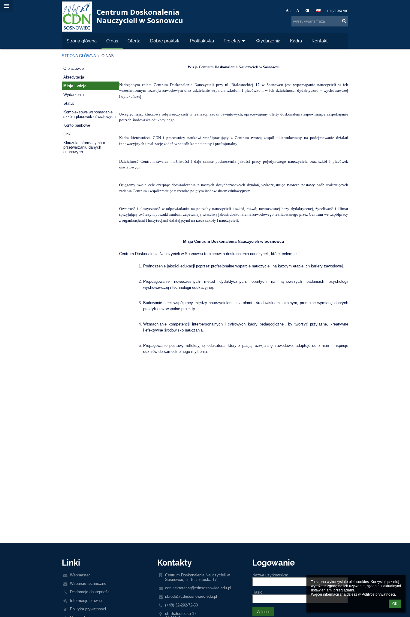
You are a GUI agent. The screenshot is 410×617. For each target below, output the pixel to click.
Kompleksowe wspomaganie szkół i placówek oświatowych (89, 114)
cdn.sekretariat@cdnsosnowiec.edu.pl (198, 588)
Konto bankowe (76, 125)
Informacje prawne (86, 600)
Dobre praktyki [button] (165, 40)
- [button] (300, 10)
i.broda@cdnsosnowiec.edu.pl (191, 596)
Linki (67, 134)
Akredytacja (73, 77)
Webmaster (80, 575)
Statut (68, 103)
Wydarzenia (73, 94)
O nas (107, 56)
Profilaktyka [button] (202, 40)
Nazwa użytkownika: (270, 575)
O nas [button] (112, 40)
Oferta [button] (134, 40)
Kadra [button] (296, 40)
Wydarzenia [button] (268, 40)
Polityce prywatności (378, 594)
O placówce (73, 68)
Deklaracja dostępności (90, 592)
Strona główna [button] (82, 40)
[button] (307, 10)
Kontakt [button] (320, 40)
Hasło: (258, 592)
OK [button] (394, 604)
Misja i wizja (74, 86)
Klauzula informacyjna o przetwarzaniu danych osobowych (84, 147)
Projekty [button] (232, 40)
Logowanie (337, 11)
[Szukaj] (344, 21)
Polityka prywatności (88, 609)
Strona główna (79, 56)
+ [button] (290, 10)
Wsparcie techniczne (88, 583)
